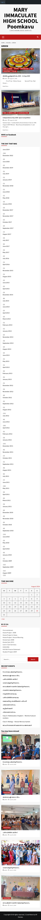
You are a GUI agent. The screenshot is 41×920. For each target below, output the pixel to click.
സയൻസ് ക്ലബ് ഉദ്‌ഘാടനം (12, 690)
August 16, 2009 (13, 120)
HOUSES (16, 69)
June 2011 (6, 482)
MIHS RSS (6, 647)
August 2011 (7, 470)
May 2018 (6, 198)
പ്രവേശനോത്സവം (9, 705)
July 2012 (6, 416)
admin (5, 78)
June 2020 (6, 161)
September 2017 (8, 228)
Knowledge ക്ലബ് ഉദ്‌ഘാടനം (12, 672)
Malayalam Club (24, 69)
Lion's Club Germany (9, 644)
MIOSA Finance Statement (11, 649)
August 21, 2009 (13, 78)
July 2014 (6, 301)
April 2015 (6, 289)
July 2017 (6, 240)
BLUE (5, 69)
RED (32, 69)
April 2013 (6, 367)
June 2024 (6, 149)
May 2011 (6, 488)
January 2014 (7, 331)
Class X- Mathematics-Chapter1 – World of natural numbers (19, 717)
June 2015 (6, 282)
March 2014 (7, 319)
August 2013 (7, 349)
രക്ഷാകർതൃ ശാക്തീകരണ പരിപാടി (15, 701)
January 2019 (7, 180)
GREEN (10, 69)
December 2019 (8, 168)
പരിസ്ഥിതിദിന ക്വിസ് (10, 679)
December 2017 (8, 210)
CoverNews (29, 914)
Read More (5, 86)
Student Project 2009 (10, 652)
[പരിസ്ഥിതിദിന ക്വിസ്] (20, 817)
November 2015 (8, 270)
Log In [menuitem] (3, 2)
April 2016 (6, 264)
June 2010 (6, 537)
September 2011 (8, 464)
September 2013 (8, 343)
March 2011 (7, 500)
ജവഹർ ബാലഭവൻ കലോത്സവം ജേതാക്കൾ (17, 725)
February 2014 (7, 325)
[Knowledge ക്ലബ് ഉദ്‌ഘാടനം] (20, 747)
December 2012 (8, 385)
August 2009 (7, 573)
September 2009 (8, 567)
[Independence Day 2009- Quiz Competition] (20, 102)
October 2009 (7, 561)
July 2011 (6, 476)
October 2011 (7, 458)
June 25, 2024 (13, 764)
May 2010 (6, 543)
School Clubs (7, 71)
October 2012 (7, 397)
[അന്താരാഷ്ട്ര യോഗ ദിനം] (20, 782)
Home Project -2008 (9, 632)
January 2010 (7, 555)
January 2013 (7, 379)
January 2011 (7, 506)
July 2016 (6, 258)
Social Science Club (23, 113)
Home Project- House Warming (13, 637)
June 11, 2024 (13, 870)
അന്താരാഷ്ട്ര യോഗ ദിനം (11, 675)
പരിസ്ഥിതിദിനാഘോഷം (11, 697)
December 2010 (8, 512)
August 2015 (7, 276)
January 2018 (7, 204)
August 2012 (7, 409)
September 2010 (8, 530)
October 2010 (7, 524)
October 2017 (7, 222)
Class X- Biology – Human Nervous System (16, 721)
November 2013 (8, 337)
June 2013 (6, 355)
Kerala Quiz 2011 (8, 642)
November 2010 (8, 518)
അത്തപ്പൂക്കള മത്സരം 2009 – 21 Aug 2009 (16, 76)
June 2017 (6, 246)
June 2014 (6, 307)
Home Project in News (10, 635)
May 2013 (6, 361)
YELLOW (14, 71)
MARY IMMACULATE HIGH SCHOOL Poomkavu (20, 18)
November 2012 (8, 391)
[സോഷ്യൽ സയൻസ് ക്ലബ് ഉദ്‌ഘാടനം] (20, 888)
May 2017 (6, 252)
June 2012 (6, 422)
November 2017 (8, 216)
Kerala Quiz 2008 (8, 640)
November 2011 (8, 452)
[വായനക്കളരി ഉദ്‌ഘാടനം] (20, 852)
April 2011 (6, 494)
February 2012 (7, 434)
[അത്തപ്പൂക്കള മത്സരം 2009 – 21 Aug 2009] (20, 61)
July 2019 (6, 174)
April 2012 (6, 428)
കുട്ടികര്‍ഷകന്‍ (7, 708)
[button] (3, 37)
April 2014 (6, 313)
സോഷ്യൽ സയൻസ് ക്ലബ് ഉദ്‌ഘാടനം (16, 686)
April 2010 (6, 549)
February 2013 (7, 373)
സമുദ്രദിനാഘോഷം (10, 694)
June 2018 (6, 192)
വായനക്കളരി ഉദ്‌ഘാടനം (11, 683)
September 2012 (8, 403)
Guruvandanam (8, 630)
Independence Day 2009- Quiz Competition (16, 118)
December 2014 (8, 295)
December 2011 (8, 446)
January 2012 (7, 440)
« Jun (3, 619)
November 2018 (8, 186)
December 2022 (8, 155)
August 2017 (7, 234)
